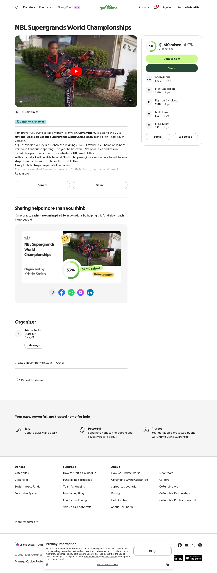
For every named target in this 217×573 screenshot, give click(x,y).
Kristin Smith (32, 330)
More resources (25, 521)
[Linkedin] (90, 292)
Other (60, 362)
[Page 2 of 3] (24, 101)
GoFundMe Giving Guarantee (170, 436)
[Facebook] (61, 292)
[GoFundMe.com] (108, 7)
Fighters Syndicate (167, 100)
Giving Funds (68, 7)
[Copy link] (52, 292)
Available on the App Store (193, 558)
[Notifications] (155, 7)
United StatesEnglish (32, 544)
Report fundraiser (32, 380)
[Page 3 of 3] (26, 101)
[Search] (17, 7)
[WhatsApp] (71, 292)
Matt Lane (162, 112)
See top (187, 136)
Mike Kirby (162, 123)
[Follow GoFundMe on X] (193, 545)
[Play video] (76, 71)
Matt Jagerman (165, 88)
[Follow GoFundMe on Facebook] (179, 545)
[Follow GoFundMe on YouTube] (186, 545)
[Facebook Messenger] (80, 292)
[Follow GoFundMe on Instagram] (200, 545)
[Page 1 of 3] (21, 101)
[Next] (130, 100)
